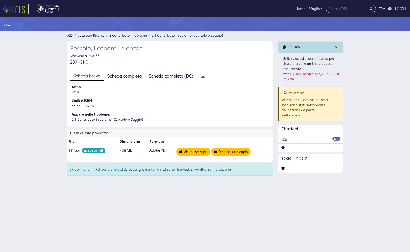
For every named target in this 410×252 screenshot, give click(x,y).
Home (300, 8)
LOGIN (400, 8)
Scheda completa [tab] (124, 76)
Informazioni (296, 47)
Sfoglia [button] (314, 8)
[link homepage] (16, 9)
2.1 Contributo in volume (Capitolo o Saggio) (187, 35)
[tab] (202, 76)
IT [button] (380, 8)
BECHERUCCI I (85, 55)
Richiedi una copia (232, 151)
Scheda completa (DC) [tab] (171, 76)
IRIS (70, 35)
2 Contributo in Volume (128, 35)
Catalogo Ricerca (91, 35)
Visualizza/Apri (195, 151)
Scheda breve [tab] (86, 76)
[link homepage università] (47, 9)
